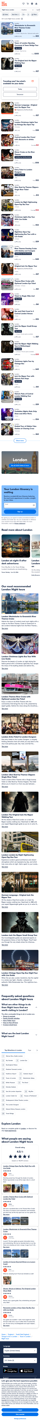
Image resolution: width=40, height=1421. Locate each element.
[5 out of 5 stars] (20, 1171)
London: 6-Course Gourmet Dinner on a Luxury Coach (19, 1263)
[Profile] (36, 4)
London (23, 1128)
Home (4, 1334)
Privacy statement (19, 523)
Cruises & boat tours (10, 1025)
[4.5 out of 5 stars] (20, 1156)
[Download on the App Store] (26, 1371)
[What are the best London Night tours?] (36, 1035)
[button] (20, 30)
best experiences (10, 1131)
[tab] (13, 1050)
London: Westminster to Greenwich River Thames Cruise (20, 1230)
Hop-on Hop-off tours (10, 1023)
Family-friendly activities (11, 1018)
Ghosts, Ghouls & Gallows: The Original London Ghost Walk (19, 1290)
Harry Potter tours (9, 1020)
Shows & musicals (9, 1016)
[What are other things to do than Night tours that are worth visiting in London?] (36, 1007)
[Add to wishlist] (11, 24)
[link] (20, 30)
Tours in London (25, 1336)
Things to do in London (9, 1336)
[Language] (32, 3)
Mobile (5, 1366)
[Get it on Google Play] (10, 1371)
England (11, 1334)
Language (6, 1346)
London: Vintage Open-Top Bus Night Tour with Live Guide (19, 1167)
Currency (6, 1356)
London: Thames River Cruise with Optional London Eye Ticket (18, 1198)
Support (5, 1378)
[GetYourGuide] (4, 4)
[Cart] (28, 4)
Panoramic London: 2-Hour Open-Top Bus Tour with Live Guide (19, 1309)
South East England (22, 1334)
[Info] (22, 19)
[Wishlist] (23, 4)
